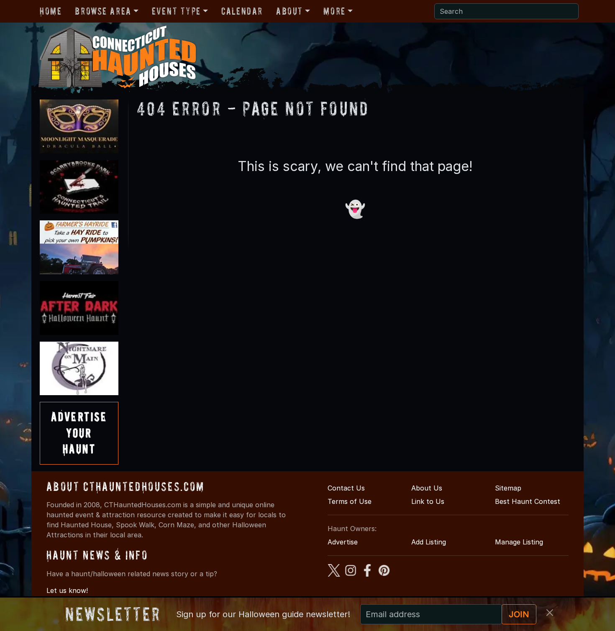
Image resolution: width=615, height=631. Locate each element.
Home (51, 11)
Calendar (242, 11)
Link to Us (427, 501)
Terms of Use (350, 501)
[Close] (550, 613)
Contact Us (346, 488)
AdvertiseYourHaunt (79, 433)
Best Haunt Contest (527, 501)
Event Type (176, 11)
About (289, 11)
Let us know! (67, 590)
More (334, 11)
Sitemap (508, 488)
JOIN (519, 614)
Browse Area (103, 11)
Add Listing (428, 542)
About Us (426, 488)
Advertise (343, 542)
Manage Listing (519, 542)
